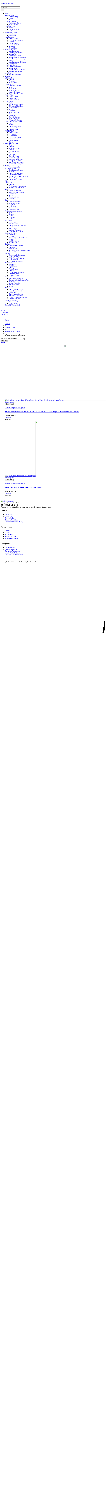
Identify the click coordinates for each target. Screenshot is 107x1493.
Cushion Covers (14, 241)
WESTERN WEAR (11, 143)
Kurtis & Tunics (14, 89)
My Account (9, 534)
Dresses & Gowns (15, 86)
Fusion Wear (9, 84)
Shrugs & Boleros (15, 161)
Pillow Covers (13, 242)
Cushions (12, 235)
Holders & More (14, 299)
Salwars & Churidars (16, 106)
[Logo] (7, 3)
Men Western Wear (11, 32)
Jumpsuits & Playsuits (16, 159)
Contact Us (8, 516)
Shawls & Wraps (14, 118)
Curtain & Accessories (12, 300)
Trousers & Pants (14, 151)
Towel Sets (12, 292)
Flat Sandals (13, 134)
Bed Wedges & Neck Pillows (18, 238)
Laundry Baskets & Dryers (18, 297)
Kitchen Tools (13, 249)
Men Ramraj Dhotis (15, 71)
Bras (10, 123)
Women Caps (13, 178)
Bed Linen (8, 221)
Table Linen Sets (14, 256)
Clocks (11, 267)
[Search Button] (2, 10)
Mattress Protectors (15, 230)
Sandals (11, 42)
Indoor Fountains (14, 283)
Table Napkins (13, 260)
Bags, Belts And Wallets (17, 173)
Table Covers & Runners (17, 258)
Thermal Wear (13, 129)
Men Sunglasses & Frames (17, 62)
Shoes (11, 212)
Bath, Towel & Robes (16, 289)
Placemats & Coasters (16, 261)
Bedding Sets (13, 224)
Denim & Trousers (15, 191)
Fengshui (12, 281)
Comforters (12, 227)
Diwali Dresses (14, 100)
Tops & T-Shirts (14, 209)
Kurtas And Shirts (15, 23)
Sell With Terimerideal (12, 305)
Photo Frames (13, 269)
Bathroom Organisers (16, 295)
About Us (8, 514)
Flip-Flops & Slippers (16, 40)
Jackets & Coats (14, 45)
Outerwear (12, 194)
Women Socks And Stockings (18, 176)
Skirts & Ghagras (14, 117)
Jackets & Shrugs (14, 92)
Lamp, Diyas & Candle (16, 272)
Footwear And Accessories (17, 186)
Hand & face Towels (15, 291)
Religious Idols (14, 285)
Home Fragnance (14, 274)
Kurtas (11, 87)
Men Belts (12, 54)
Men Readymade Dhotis (17, 70)
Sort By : (4, 338)
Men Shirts (12, 35)
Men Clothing (13, 17)
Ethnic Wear (9, 101)
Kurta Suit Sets (14, 112)
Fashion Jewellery (15, 74)
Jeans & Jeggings (14, 148)
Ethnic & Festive (10, 21)
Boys (6, 189)
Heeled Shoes (13, 140)
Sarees (11, 109)
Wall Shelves (13, 266)
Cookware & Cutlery (16, 245)
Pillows (11, 236)
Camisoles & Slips (15, 126)
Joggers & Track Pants (16, 192)
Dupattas (12, 111)
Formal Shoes (13, 43)
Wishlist (7, 532)
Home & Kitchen (10, 219)
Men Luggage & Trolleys (17, 59)
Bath (6, 288)
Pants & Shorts (14, 90)
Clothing (12, 79)
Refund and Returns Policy (14, 522)
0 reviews (8, 417)
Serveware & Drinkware (17, 255)
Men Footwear (9, 37)
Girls (6, 200)
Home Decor (9, 263)
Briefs (11, 28)
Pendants (12, 217)
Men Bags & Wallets (15, 53)
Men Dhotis (13, 68)
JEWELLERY (9, 165)
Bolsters (11, 239)
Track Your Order (11, 536)
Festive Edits (9, 95)
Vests (10, 31)
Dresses (11, 150)
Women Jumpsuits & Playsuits (15, 408)
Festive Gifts (9, 277)
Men (6, 13)
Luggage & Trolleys (15, 179)
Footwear (12, 18)
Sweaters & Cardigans (16, 164)
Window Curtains (14, 302)
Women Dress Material (16, 104)
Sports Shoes (13, 48)
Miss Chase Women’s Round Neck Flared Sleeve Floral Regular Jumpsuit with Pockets (42, 412)
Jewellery (8, 73)
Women (7, 76)
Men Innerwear (10, 26)
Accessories (13, 20)
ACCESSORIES (10, 168)
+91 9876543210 (9, 505)
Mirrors (11, 270)
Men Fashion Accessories (17, 57)
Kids (6, 181)
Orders (7, 531)
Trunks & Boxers (14, 29)
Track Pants (13, 154)
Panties (11, 125)
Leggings (12, 115)
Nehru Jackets (13, 24)
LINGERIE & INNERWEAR (15, 122)
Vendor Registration (11, 538)
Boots (11, 142)
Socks (11, 216)
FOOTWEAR (9, 131)
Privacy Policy (10, 518)
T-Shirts (11, 146)
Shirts (11, 153)
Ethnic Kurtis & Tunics (12, 553)
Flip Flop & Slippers (15, 137)
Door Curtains (13, 303)
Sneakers (12, 46)
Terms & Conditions (11, 520)
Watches (11, 171)
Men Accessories (10, 49)
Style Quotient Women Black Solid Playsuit (23, 487)
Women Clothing (10, 327)
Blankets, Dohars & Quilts (17, 225)
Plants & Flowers (14, 275)
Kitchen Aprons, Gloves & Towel (20, 250)
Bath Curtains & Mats (16, 294)
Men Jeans (12, 34)
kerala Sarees (13, 98)
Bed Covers (13, 228)
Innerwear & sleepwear (16, 187)
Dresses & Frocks (14, 201)
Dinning (7, 253)
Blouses (11, 114)
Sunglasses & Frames (16, 170)
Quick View (9, 404)
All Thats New (9, 15)
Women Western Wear (12, 331)
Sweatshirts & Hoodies (16, 162)
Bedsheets (12, 222)
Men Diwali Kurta (15, 67)
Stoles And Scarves (15, 175)
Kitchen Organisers (15, 252)
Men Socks (12, 60)
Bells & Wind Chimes (16, 278)
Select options (9, 402)
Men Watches (13, 63)
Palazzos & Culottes (15, 120)
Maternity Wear (14, 128)
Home (7, 320)
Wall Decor (12, 264)
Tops (10, 145)
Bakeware (12, 247)
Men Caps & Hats (15, 56)
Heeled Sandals (14, 139)
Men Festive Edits (11, 65)
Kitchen (7, 244)
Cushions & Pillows (11, 233)
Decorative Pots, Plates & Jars (19, 280)
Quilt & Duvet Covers (16, 231)
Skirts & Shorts (14, 156)
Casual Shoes (13, 38)
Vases (11, 286)
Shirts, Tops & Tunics (16, 93)
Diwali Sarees (13, 97)
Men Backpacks (14, 51)
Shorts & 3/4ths (14, 197)
